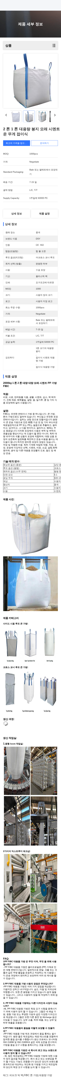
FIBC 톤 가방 (31, 1075)
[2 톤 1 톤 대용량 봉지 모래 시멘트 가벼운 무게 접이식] (30, 80)
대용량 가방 (45, 1075)
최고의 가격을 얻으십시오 (18, 143)
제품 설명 (44, 213)
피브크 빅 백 (16, 1075)
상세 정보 (16, 213)
